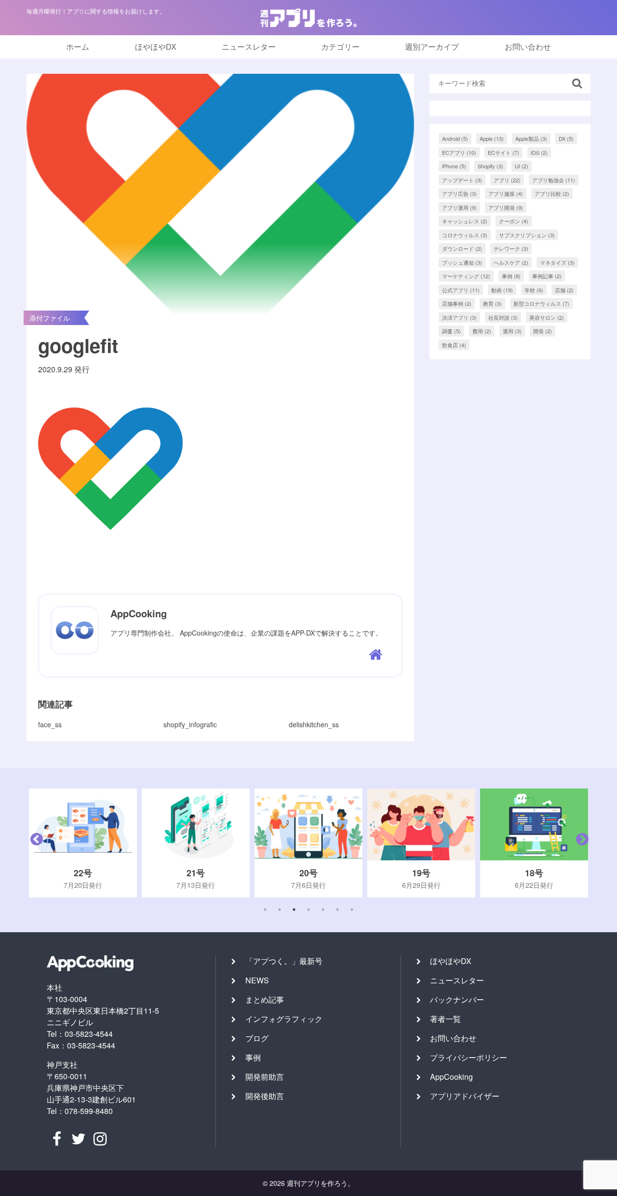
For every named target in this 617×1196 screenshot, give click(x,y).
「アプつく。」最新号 (283, 960)
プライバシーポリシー (468, 1057)
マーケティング (466, 276)
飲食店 (454, 345)
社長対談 (503, 317)
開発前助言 (264, 1076)
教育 (492, 303)
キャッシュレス (464, 221)
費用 (481, 331)
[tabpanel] (99, 842)
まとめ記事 (264, 999)
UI (521, 166)
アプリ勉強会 (553, 180)
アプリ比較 (552, 193)
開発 (542, 331)
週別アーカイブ (432, 46)
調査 (451, 331)
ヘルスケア (511, 262)
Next (580, 843)
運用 (512, 331)
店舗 (564, 290)
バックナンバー (457, 999)
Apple (492, 138)
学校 (533, 290)
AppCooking (451, 1076)
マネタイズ (557, 262)
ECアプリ (459, 152)
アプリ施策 (505, 193)
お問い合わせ (528, 46)
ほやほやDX (155, 46)
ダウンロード (462, 248)
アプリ (507, 180)
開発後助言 (264, 1095)
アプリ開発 (505, 207)
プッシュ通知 (462, 262)
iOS (539, 152)
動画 (502, 290)
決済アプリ (459, 317)
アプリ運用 (459, 207)
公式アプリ (461, 290)
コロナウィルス (464, 235)
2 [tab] (279, 909)
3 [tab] (294, 909)
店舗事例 (456, 303)
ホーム (77, 46)
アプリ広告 (459, 193)
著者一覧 (445, 1018)
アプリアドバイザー (464, 1095)
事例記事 (547, 276)
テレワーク (511, 248)
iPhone (454, 166)
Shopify (490, 166)
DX (566, 138)
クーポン (513, 221)
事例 (511, 276)
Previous (34, 843)
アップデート (462, 180)
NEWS (257, 980)
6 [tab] (337, 909)
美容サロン (546, 317)
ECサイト (503, 152)
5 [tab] (323, 909)
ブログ (256, 1038)
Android (455, 138)
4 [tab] (308, 909)
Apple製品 (531, 138)
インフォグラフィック (283, 1018)
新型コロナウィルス (541, 303)
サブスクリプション (527, 235)
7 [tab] (352, 909)
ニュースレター (249, 46)
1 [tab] (265, 909)
